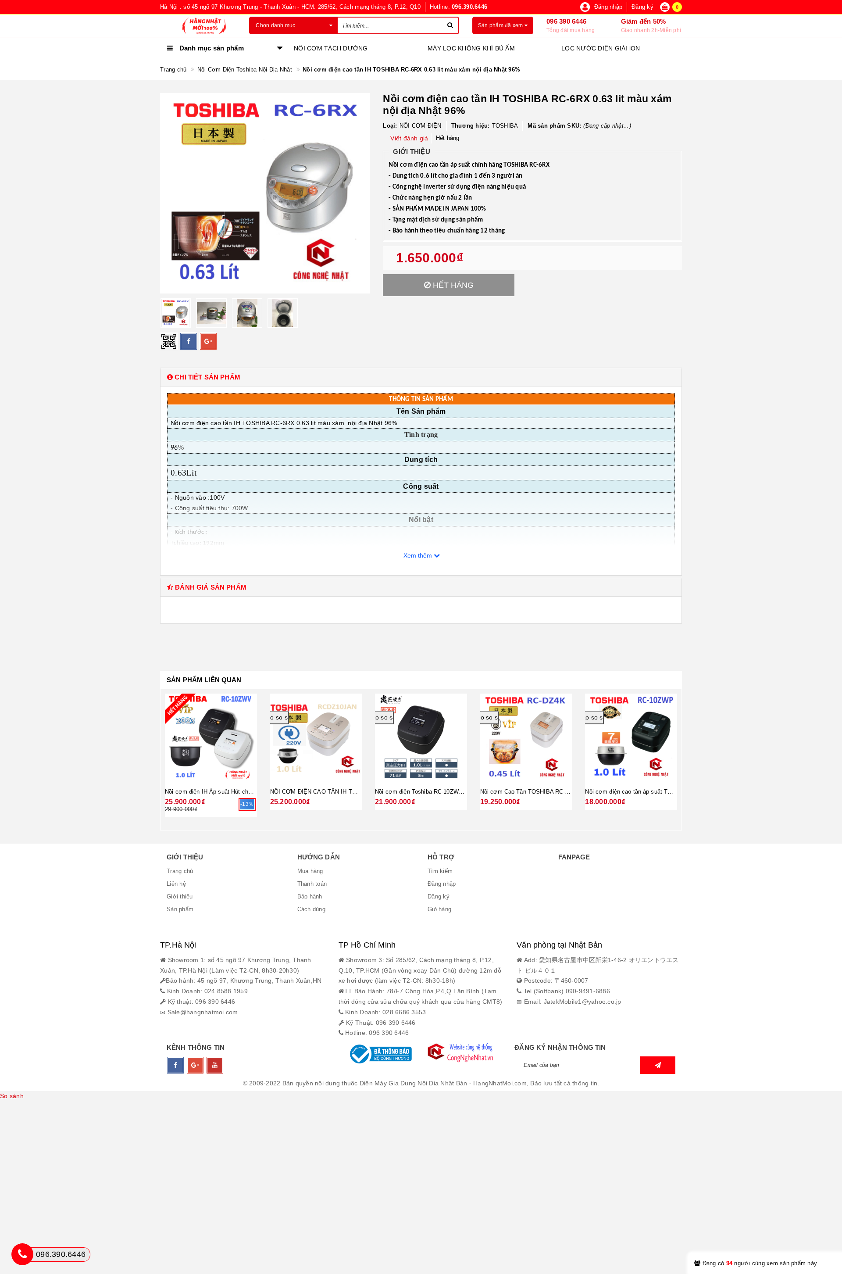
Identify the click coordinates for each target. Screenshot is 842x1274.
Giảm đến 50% (643, 21)
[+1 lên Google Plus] (208, 341)
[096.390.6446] (22, 1254)
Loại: (390, 125)
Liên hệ (176, 883)
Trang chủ (180, 871)
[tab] (421, 377)
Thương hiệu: (470, 125)
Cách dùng (311, 909)
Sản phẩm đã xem (501, 25)
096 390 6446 (566, 21)
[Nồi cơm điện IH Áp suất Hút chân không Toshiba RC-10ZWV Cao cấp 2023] (211, 737)
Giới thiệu (180, 896)
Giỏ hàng (439, 909)
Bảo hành (309, 896)
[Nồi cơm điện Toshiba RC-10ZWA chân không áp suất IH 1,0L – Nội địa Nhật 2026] (421, 737)
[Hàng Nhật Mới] (198, 25)
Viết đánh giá (409, 138)
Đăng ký (439, 896)
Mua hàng (310, 871)
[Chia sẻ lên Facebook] (188, 341)
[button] (421, 377)
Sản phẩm (180, 909)
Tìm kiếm (440, 871)
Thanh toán (312, 883)
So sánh (12, 1095)
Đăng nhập (442, 883)
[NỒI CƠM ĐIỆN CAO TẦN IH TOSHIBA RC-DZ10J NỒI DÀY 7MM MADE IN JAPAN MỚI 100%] (316, 737)
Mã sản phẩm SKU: (554, 125)
